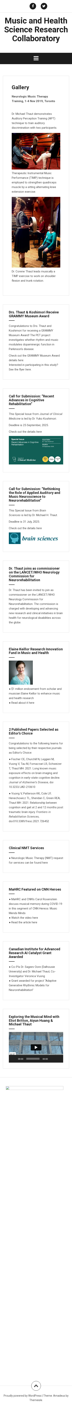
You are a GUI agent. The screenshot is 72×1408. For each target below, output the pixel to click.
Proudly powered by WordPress (22, 1395)
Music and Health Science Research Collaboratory (36, 29)
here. (21, 360)
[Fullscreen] (58, 1059)
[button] (36, 1047)
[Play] (14, 1059)
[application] (36, 1047)
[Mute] (52, 1059)
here (28, 369)
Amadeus (59, 1395)
